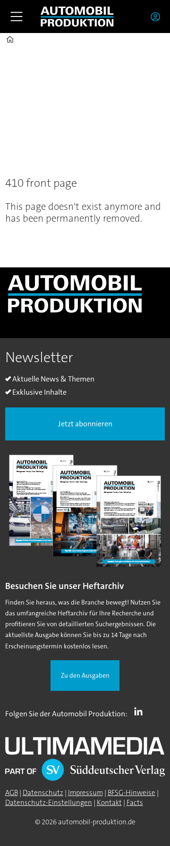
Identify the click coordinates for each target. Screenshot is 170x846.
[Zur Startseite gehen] (77, 16)
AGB (11, 792)
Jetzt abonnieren (85, 424)
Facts (135, 802)
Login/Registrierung (158, 16)
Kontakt (109, 802)
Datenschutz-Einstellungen (48, 802)
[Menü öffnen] (17, 16)
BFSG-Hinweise (131, 792)
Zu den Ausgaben (85, 676)
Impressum (85, 792)
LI (141, 711)
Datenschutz (43, 792)
